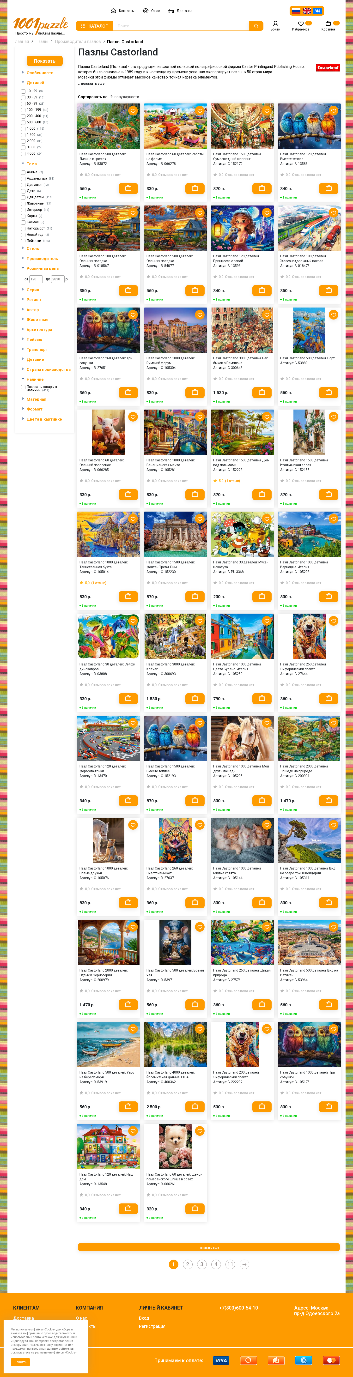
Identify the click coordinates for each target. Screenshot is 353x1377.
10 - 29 (35, 91)
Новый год (38, 234)
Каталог (98, 26)
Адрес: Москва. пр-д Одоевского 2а (317, 1310)
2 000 (35, 141)
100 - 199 (37, 110)
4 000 (35, 153)
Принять (20, 1362)
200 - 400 (37, 116)
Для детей (40, 197)
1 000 (35, 128)
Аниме (35, 172)
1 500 (35, 135)
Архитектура (40, 178)
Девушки (38, 185)
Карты (34, 216)
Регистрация (152, 1326)
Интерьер (38, 209)
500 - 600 (37, 122)
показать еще (92, 83)
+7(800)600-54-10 (238, 1308)
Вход (144, 1318)
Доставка (184, 11)
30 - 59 (35, 97)
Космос (35, 222)
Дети (34, 191)
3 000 (35, 147)
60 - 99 (35, 103)
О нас (155, 11)
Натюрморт (39, 228)
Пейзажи (38, 241)
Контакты (126, 11)
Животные (40, 203)
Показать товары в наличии (42, 388)
